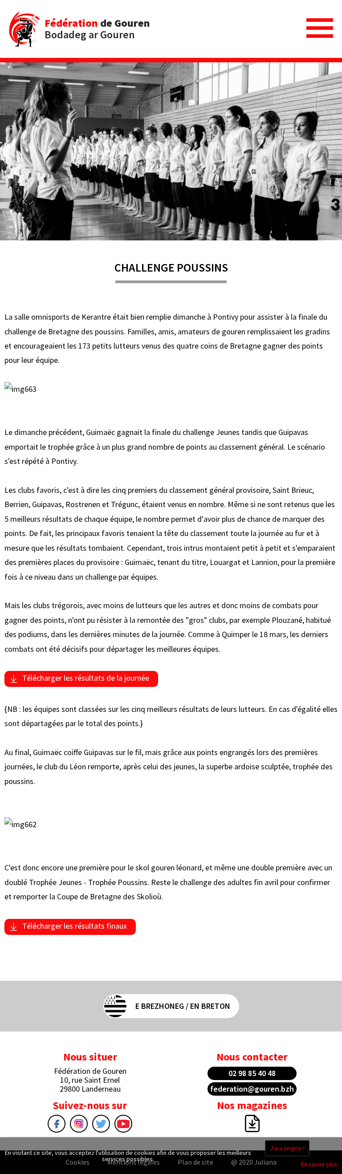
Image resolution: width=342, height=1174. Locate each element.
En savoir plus (319, 1164)
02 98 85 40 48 (252, 1073)
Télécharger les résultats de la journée (85, 678)
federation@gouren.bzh (252, 1089)
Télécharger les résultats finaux (74, 926)
